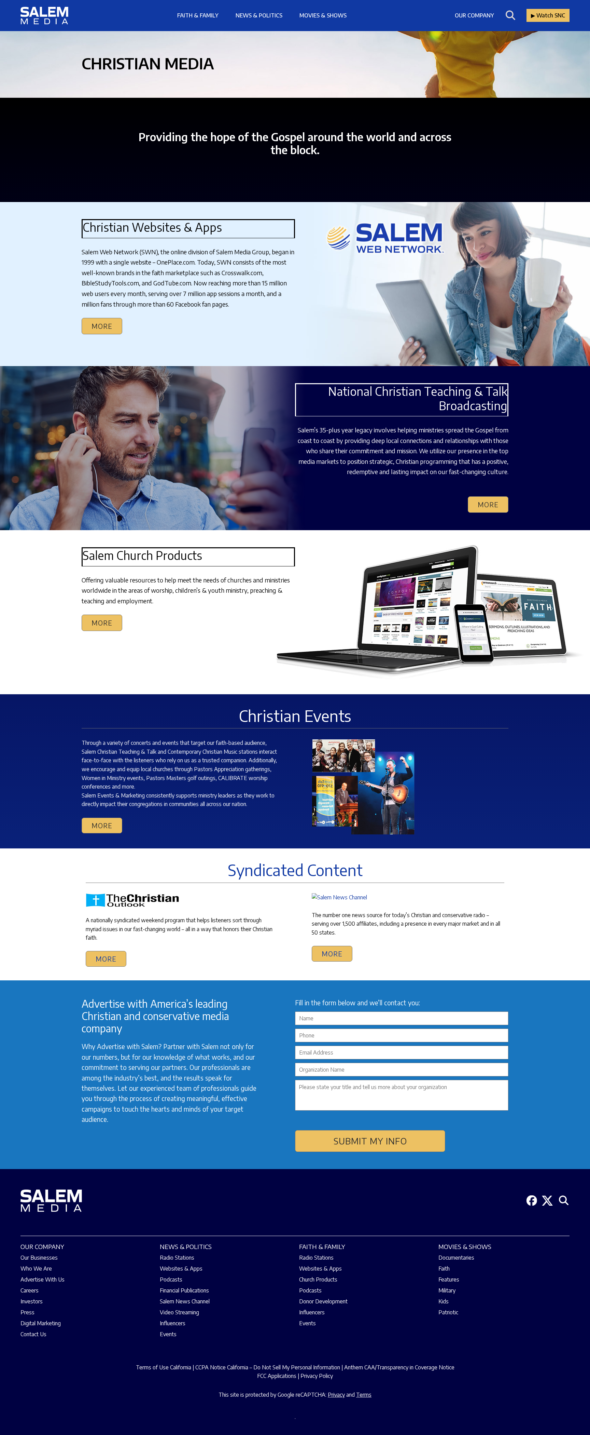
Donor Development (323, 1301)
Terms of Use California (163, 1367)
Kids (443, 1301)
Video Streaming (179, 1312)
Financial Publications (184, 1290)
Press (27, 1312)
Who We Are (36, 1268)
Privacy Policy (316, 1375)
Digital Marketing (40, 1323)
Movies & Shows (323, 15)
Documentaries (456, 1257)
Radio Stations (177, 1257)
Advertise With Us (42, 1279)
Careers (29, 1290)
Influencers (172, 1323)
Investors (31, 1301)
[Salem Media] (44, 15)
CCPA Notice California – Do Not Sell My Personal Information (267, 1367)
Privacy (336, 1394)
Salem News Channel (185, 1301)
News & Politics (259, 15)
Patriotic (448, 1312)
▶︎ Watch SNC (548, 15)
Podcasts (171, 1279)
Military (446, 1290)
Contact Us (33, 1334)
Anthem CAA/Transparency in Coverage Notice (399, 1367)
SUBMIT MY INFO (370, 1140)
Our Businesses (39, 1257)
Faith (444, 1268)
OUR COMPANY (42, 1246)
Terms (363, 1394)
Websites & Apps (181, 1268)
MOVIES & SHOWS (464, 1246)
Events (168, 1334)
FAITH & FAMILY (322, 1246)
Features (448, 1279)
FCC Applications (276, 1375)
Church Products (318, 1279)
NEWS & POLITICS (186, 1246)
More (102, 326)
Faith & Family (198, 15)
